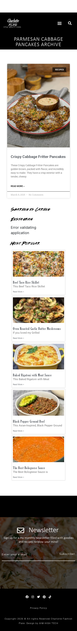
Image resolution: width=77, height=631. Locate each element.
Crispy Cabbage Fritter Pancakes (38, 157)
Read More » (18, 186)
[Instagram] (33, 597)
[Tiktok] (50, 597)
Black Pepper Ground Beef (29, 421)
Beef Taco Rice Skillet (26, 282)
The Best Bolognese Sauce (29, 468)
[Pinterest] (44, 597)
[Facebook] (27, 597)
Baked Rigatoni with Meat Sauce (32, 375)
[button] (59, 23)
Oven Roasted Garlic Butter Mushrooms (37, 328)
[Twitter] (38, 597)
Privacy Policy (38, 608)
